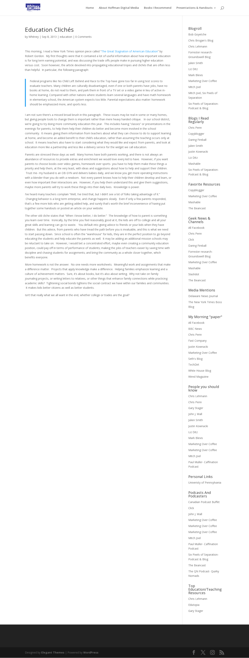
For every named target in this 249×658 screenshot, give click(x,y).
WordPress (90, 652)
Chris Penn (195, 127)
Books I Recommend (157, 8)
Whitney (34, 37)
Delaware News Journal (203, 296)
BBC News (195, 329)
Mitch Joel (194, 87)
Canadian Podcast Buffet (204, 502)
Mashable (194, 163)
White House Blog (199, 370)
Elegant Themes (52, 652)
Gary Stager (195, 408)
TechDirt (193, 364)
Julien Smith (195, 63)
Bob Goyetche (197, 34)
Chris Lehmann (197, 46)
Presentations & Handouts (194, 8)
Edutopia (193, 605)
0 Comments (83, 37)
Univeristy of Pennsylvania (204, 482)
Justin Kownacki (198, 151)
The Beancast (197, 208)
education (66, 37)
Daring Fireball (197, 140)
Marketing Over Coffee (202, 81)
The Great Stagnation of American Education (129, 51)
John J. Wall (195, 414)
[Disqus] (98, 346)
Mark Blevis (195, 75)
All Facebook (196, 228)
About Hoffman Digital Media (119, 8)
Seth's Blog (195, 359)
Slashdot (193, 274)
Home (90, 8)
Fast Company (197, 340)
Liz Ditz (193, 69)
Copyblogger (196, 133)
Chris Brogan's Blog (200, 40)
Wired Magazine (198, 376)
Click (191, 239)
